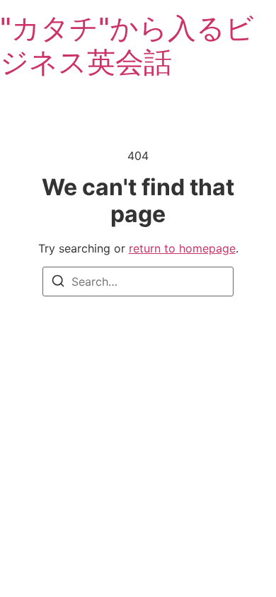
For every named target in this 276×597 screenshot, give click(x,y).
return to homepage (182, 248)
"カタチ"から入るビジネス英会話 (127, 45)
